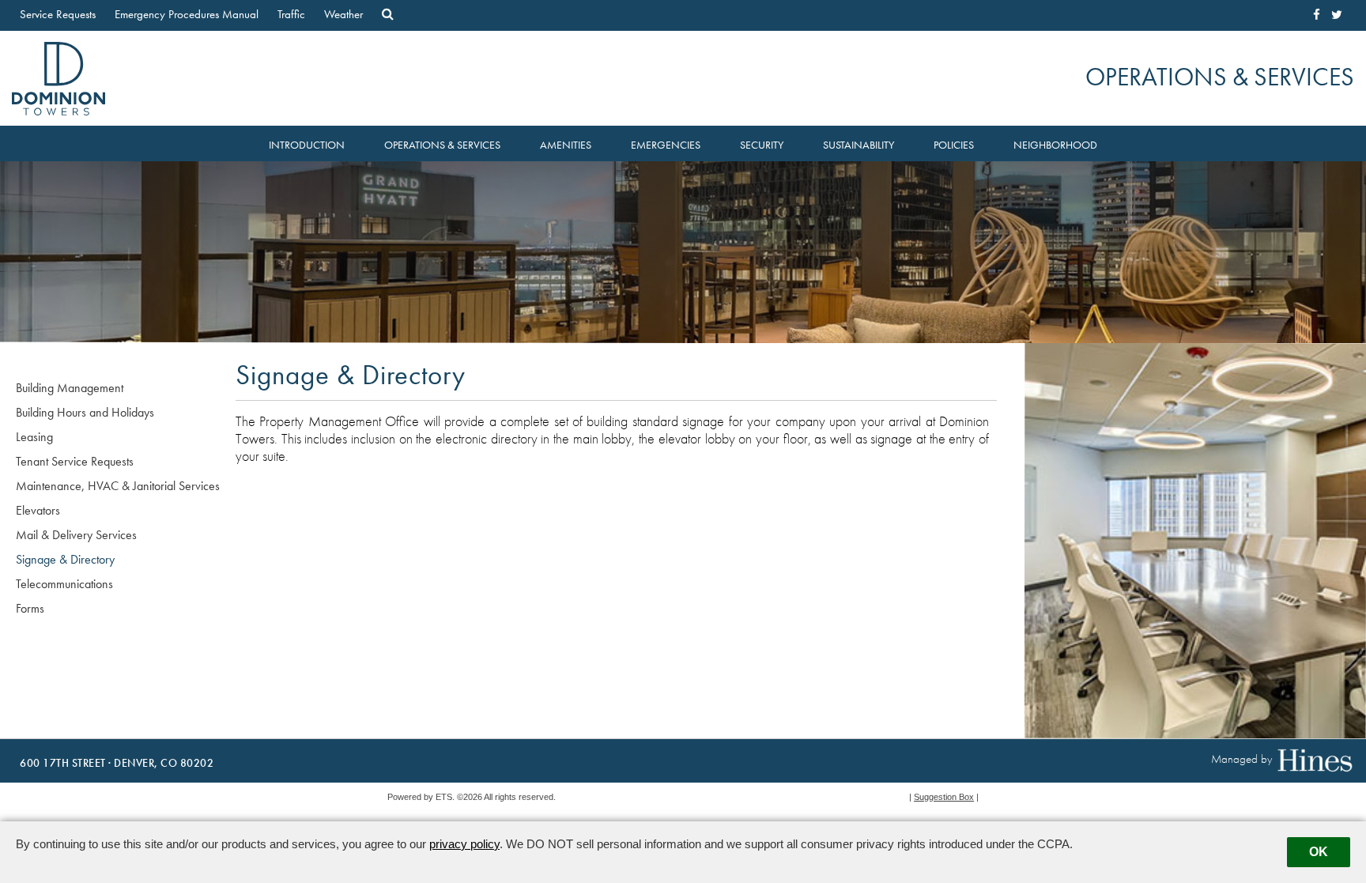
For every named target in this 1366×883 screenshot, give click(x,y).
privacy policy (464, 844)
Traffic (291, 14)
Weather (343, 14)
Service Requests (58, 14)
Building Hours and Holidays (85, 412)
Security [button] (761, 145)
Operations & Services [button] (442, 145)
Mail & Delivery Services (76, 534)
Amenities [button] (565, 145)
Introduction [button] (307, 145)
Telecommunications (64, 583)
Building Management (69, 387)
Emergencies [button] (665, 145)
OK (1318, 851)
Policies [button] (954, 145)
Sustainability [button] (858, 145)
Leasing (34, 436)
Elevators (38, 510)
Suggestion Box (944, 797)
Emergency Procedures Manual (186, 14)
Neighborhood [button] (1055, 145)
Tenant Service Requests (75, 461)
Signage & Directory (65, 559)
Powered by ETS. (421, 797)
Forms (30, 608)
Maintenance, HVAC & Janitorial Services (118, 485)
